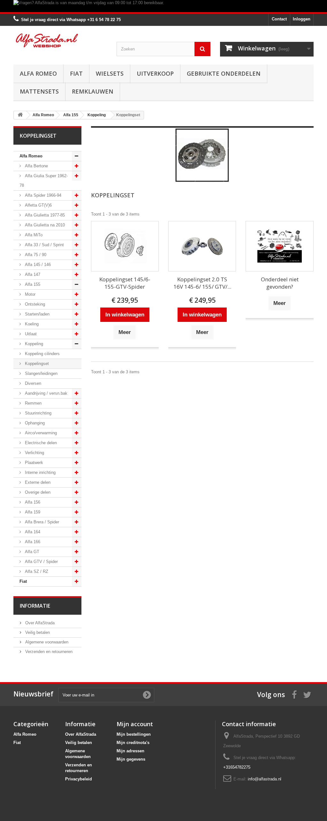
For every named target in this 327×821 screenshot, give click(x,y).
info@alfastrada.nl (264, 779)
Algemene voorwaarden (46, 642)
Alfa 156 (32, 502)
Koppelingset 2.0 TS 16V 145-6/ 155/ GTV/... (202, 283)
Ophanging (34, 423)
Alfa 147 (32, 274)
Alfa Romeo (38, 73)
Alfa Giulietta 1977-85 (44, 215)
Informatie (35, 605)
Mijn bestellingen (134, 734)
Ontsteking (34, 304)
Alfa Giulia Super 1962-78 (43, 180)
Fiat (76, 73)
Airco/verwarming (40, 432)
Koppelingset (36, 363)
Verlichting (34, 452)
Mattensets (39, 91)
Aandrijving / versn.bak (45, 393)
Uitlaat (30, 333)
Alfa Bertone (36, 165)
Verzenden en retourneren (48, 651)
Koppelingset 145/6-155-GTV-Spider (124, 283)
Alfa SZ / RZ (36, 571)
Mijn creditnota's (133, 742)
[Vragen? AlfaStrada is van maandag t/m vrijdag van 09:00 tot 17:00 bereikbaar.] (163, 6)
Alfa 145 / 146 (37, 264)
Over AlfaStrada (39, 622)
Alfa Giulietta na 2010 (44, 225)
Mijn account (135, 724)
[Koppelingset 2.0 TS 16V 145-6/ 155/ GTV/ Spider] (202, 246)
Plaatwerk (33, 462)
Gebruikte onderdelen (224, 73)
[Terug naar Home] (20, 115)
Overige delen (37, 492)
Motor (29, 294)
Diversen (32, 383)
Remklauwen (92, 91)
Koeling (31, 324)
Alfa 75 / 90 (35, 254)
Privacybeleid (78, 779)
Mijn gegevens (131, 759)
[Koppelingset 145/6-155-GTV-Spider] (125, 246)
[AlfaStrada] (60, 40)
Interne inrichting (40, 472)
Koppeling (33, 343)
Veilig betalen (37, 632)
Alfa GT (31, 551)
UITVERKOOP (155, 73)
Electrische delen (40, 442)
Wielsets (110, 73)
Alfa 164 (32, 531)
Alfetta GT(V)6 (38, 205)
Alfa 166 (32, 541)
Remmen (33, 403)
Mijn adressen (130, 751)
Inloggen (301, 19)
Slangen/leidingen (40, 373)
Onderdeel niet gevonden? (280, 283)
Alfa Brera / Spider (41, 522)
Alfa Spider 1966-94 (42, 195)
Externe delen (37, 482)
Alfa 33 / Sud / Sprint (44, 244)
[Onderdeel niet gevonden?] (279, 246)
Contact (279, 19)
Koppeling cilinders (42, 353)
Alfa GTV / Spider (41, 561)
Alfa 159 (32, 512)
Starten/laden (36, 314)
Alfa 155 (32, 284)
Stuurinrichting (37, 413)
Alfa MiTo (33, 234)
